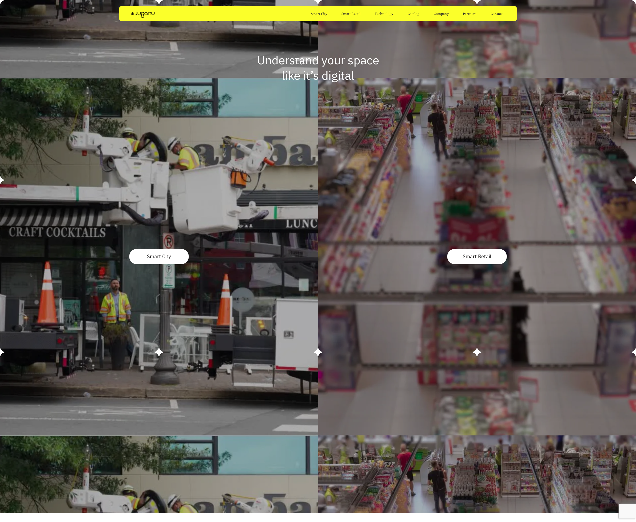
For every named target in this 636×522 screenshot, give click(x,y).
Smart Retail (350, 13)
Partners (469, 13)
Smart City (319, 13)
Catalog (413, 13)
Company (441, 13)
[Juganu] (143, 14)
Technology (384, 13)
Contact (496, 13)
